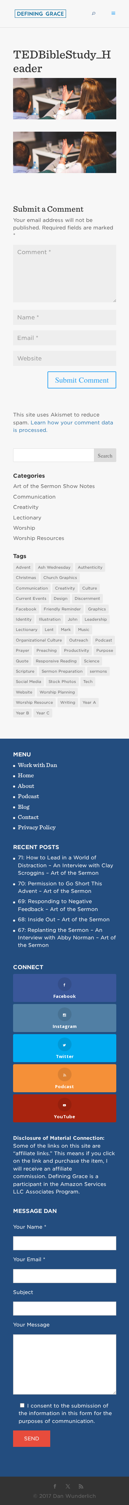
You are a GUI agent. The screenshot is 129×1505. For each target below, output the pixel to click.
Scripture (25, 671)
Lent (49, 629)
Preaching (46, 650)
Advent (23, 567)
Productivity (76, 650)
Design (60, 598)
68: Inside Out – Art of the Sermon (64, 919)
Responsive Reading (56, 661)
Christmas (26, 577)
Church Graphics (60, 577)
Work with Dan (37, 764)
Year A (89, 702)
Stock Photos (62, 681)
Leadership (96, 619)
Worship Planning (57, 692)
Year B (22, 713)
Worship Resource (34, 702)
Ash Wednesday (54, 567)
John (72, 619)
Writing (67, 702)
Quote (22, 661)
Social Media (28, 681)
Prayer (22, 650)
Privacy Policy (37, 827)
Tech (88, 681)
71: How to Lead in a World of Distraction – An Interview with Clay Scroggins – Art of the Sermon (65, 865)
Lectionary (27, 518)
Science (91, 661)
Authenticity (90, 567)
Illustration (50, 619)
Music (83, 629)
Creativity (26, 507)
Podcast (103, 640)
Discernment (87, 598)
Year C (43, 713)
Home (26, 775)
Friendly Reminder (62, 609)
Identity (24, 619)
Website (24, 692)
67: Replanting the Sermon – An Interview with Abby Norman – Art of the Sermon (67, 938)
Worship (24, 528)
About (26, 785)
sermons (98, 671)
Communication (34, 497)
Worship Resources (38, 538)
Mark (66, 629)
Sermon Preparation (62, 671)
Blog (23, 806)
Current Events (31, 598)
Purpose (104, 650)
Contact (28, 816)
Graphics (97, 609)
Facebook (26, 609)
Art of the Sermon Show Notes (54, 486)
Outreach (78, 640)
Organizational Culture (39, 640)
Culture (89, 588)
